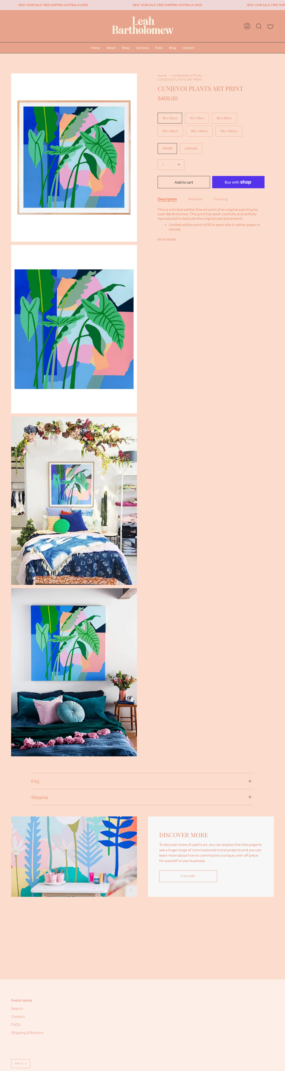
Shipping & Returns (27, 1032)
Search (17, 1008)
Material (195, 199)
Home (162, 75)
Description (167, 199)
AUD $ (19, 1063)
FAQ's (16, 1024)
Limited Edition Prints (187, 75)
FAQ (35, 781)
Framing (221, 199)
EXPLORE (188, 876)
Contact (18, 1016)
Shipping (39, 797)
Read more (167, 239)
